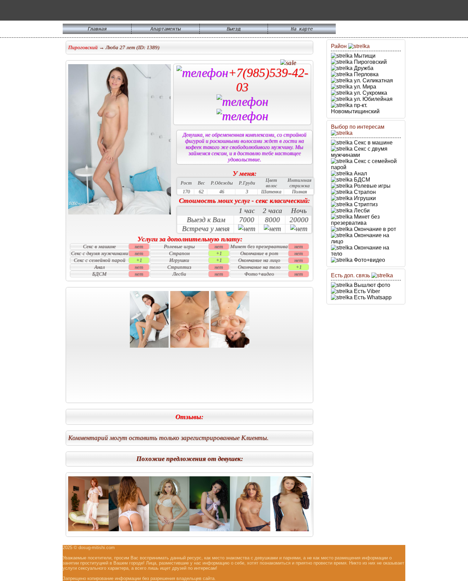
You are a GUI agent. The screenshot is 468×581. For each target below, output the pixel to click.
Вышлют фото (371, 285)
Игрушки (364, 198)
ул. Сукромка (370, 93)
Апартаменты (165, 29)
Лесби (361, 210)
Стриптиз (365, 204)
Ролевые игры (372, 186)
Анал (360, 173)
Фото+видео (369, 260)
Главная (97, 29)
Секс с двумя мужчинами (359, 152)
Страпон (364, 192)
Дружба (363, 68)
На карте (302, 29)
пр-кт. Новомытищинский (355, 108)
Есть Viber (366, 291)
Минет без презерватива (355, 220)
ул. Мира (364, 87)
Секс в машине (373, 143)
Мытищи (364, 56)
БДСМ (361, 180)
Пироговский (370, 62)
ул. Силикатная (373, 80)
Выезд (234, 29)
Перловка (366, 74)
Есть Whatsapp (372, 297)
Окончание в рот (374, 229)
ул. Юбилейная (373, 99)
